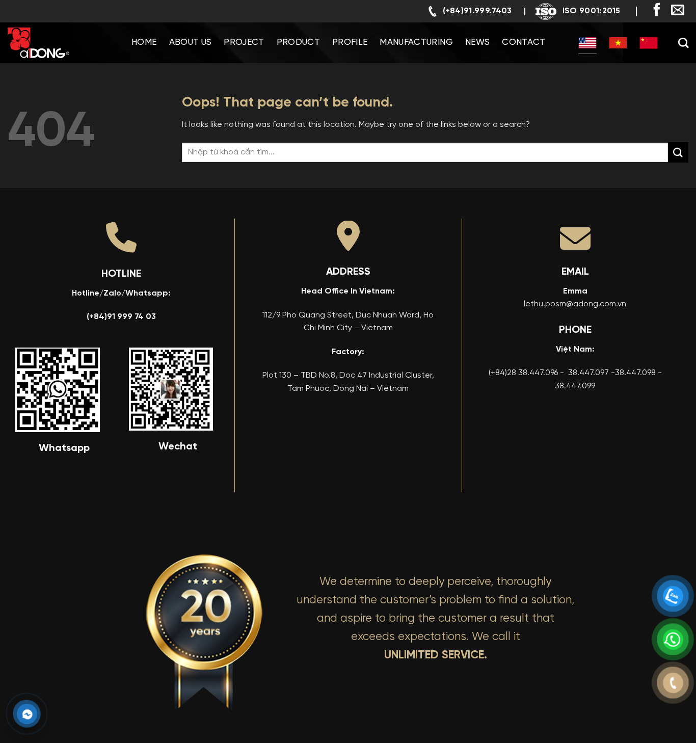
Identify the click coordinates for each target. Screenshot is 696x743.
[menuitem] (587, 43)
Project (244, 42)
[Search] (683, 43)
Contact (523, 42)
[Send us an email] (677, 10)
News (477, 42)
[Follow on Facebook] (656, 10)
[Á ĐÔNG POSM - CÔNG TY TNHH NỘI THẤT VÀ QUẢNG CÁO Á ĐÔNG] (59, 43)
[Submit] (678, 152)
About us (190, 42)
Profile (349, 42)
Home (143, 42)
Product (298, 42)
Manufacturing (416, 42)
